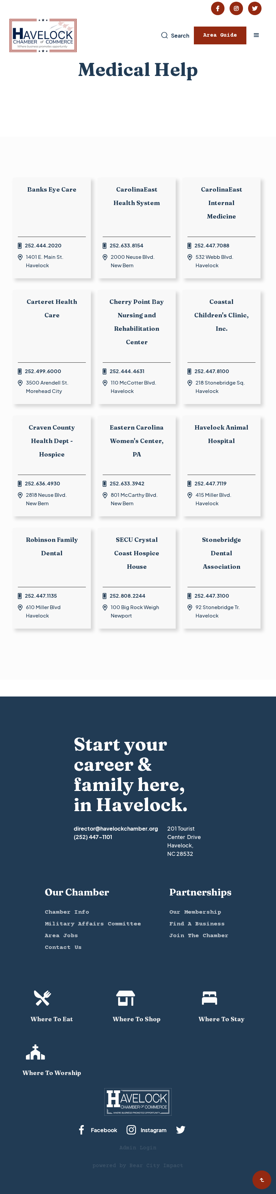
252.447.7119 (211, 483)
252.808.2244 (127, 595)
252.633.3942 (127, 483)
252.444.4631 (127, 370)
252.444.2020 (43, 245)
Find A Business (197, 924)
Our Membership (195, 912)
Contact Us (63, 947)
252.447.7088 (212, 245)
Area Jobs (61, 935)
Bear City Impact (156, 1166)
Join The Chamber (199, 935)
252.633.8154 (126, 245)
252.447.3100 (212, 595)
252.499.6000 (43, 370)
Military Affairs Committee (93, 924)
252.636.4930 (42, 483)
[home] (43, 35)
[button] (256, 35)
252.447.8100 (212, 370)
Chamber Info (67, 912)
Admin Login (138, 1148)
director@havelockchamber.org (116, 828)
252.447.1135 (41, 595)
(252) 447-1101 (93, 836)
